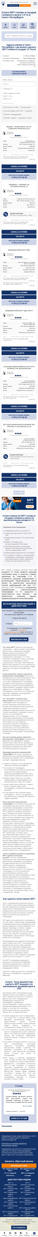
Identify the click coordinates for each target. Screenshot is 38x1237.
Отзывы (27, 1175)
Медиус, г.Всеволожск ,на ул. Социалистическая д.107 (19, 128)
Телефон (9, 624)
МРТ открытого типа (12, 93)
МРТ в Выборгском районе (10, 1189)
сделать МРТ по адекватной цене (15, 1012)
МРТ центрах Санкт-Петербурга (19, 586)
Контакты (10, 1175)
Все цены (19, 492)
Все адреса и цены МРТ (27, 1170)
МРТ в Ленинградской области (27, 1203)
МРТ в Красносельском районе (27, 1199)
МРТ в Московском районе (10, 1207)
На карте (20, 171)
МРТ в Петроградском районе (10, 1213)
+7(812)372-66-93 (25, 5)
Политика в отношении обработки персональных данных (14, 1144)
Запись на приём (19, 166)
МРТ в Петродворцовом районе (27, 1212)
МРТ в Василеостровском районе (27, 1185)
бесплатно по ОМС (11, 107)
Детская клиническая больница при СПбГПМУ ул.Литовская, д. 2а (19, 425)
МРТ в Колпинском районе (27, 1193)
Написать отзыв (19, 1118)
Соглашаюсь (19, 1227)
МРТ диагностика (9, 920)
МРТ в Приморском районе (10, 1216)
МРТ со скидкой (27, 1173)
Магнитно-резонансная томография (18, 648)
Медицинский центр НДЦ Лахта (19, 311)
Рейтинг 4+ (8, 89)
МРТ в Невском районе (27, 1208)
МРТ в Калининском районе (27, 1189)
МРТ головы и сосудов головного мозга (17, 570)
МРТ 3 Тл (7, 99)
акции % (29, 111)
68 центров (31, 58)
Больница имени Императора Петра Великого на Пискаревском (19, 368)
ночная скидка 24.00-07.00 (13, 111)
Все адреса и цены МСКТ (10, 1170)
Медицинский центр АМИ (19, 250)
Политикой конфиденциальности (15, 631)
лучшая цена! (26, 107)
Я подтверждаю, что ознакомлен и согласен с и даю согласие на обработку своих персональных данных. (18, 631)
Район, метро (7, 80)
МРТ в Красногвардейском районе (10, 1198)
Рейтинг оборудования (12, 114)
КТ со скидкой (10, 1173)
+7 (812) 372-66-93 (19, 177)
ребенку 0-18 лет (26, 118)
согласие (11, 1223)
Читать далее (27, 1106)
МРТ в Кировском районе (10, 1193)
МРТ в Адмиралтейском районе (10, 1185)
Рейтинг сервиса (10, 118)
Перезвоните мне (19, 1166)
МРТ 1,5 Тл (8, 96)
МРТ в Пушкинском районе (27, 1216)
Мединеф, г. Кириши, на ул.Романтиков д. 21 (19, 185)
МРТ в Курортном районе (10, 1203)
